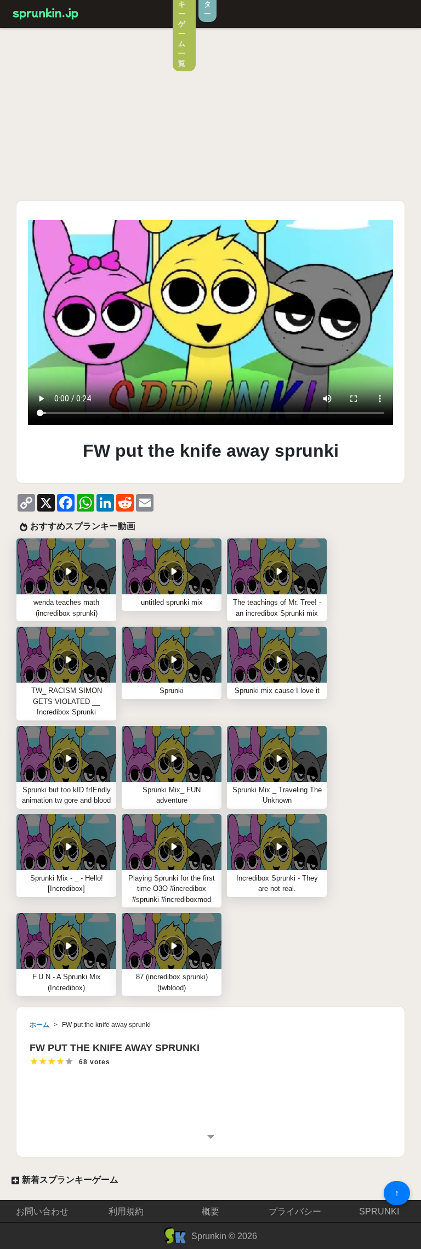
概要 (210, 1211)
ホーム (39, 1025)
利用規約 (126, 1211)
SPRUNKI (379, 1211)
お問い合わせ (42, 1211)
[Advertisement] (210, 115)
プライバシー (295, 1211)
